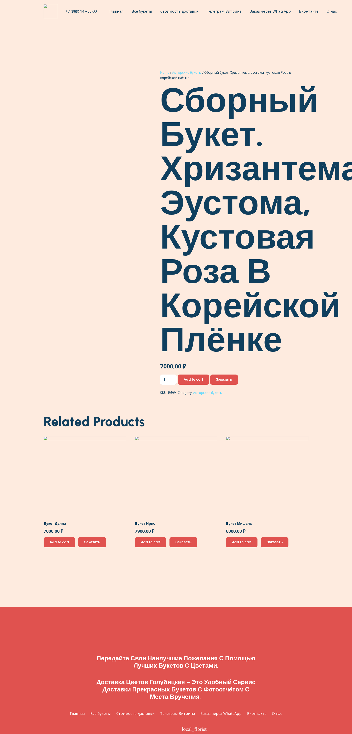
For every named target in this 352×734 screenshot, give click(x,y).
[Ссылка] (51, 11)
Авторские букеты (186, 72)
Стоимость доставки (135, 713)
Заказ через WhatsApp (221, 713)
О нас (277, 713)
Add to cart (193, 379)
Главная (77, 713)
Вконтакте (256, 713)
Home (164, 72)
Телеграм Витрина (177, 713)
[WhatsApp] (172, 729)
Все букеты (100, 713)
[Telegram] (160, 729)
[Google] (148, 729)
